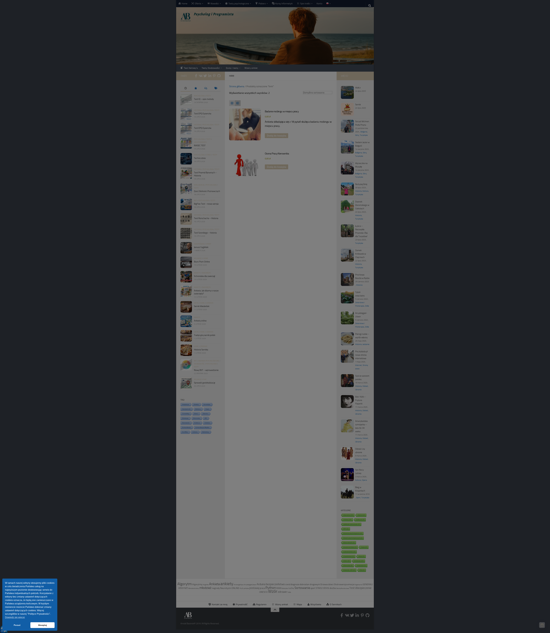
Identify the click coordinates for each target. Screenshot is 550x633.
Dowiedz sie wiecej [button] (15, 617)
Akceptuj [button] (42, 625)
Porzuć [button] (17, 625)
